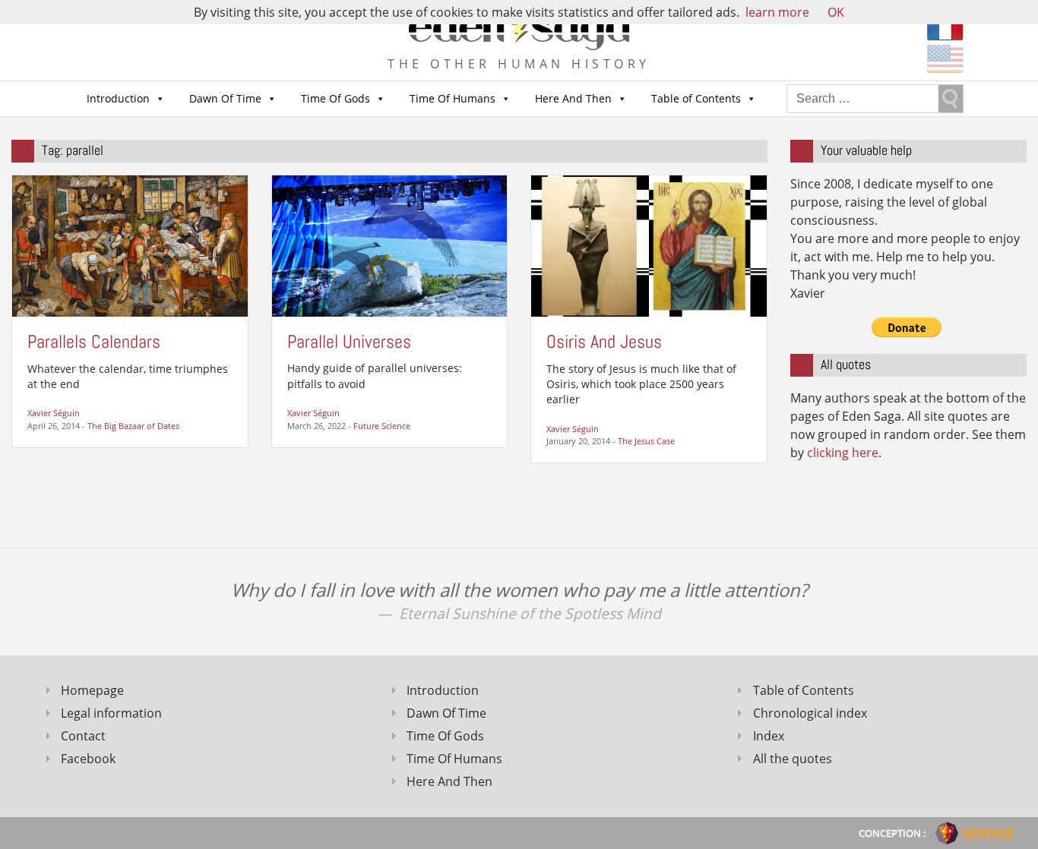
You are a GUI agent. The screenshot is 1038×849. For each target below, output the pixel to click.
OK (836, 12)
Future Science (381, 425)
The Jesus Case (646, 441)
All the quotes (792, 758)
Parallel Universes (349, 341)
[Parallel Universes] (390, 245)
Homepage (92, 690)
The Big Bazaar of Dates (133, 425)
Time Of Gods (335, 98)
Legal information (111, 713)
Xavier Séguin (53, 412)
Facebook (88, 758)
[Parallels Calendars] (130, 245)
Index (768, 735)
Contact (83, 735)
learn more (777, 12)
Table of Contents (696, 98)
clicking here (842, 452)
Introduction (118, 98)
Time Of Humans (452, 98)
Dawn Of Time (225, 98)
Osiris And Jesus (604, 341)
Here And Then (573, 98)
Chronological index (810, 713)
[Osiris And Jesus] (649, 245)
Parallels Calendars (93, 341)
